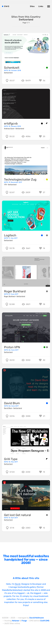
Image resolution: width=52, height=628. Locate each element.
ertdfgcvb (11, 123)
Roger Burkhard (15, 291)
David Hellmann (36, 618)
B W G (6, 6)
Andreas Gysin (9, 128)
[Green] (47, 68)
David (17, 584)
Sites (32, 6)
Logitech (10, 235)
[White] (44, 68)
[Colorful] (47, 179)
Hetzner (15, 621)
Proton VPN (12, 347)
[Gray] (47, 235)
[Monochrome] (47, 123)
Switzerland (8, 73)
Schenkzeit (11, 67)
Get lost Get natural (17, 515)
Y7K (5, 184)
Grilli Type (10, 459)
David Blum (12, 403)
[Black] (42, 123)
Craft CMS (44, 621)
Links (40, 6)
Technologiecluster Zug (20, 179)
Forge (24, 621)
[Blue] (42, 235)
